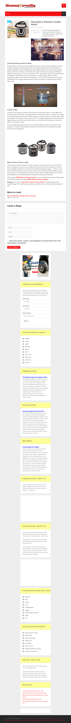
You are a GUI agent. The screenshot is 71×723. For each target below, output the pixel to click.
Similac (27, 602)
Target (26, 344)
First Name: (26, 299)
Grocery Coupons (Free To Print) (33, 411)
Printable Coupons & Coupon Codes (35, 377)
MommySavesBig (9, 720)
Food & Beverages (30, 638)
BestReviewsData (43, 720)
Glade (26, 615)
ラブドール (51, 720)
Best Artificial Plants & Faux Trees (32, 699)
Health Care (28, 640)
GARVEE (49, 718)
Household (28, 643)
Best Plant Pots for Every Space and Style (34, 693)
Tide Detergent (29, 607)
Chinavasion (60, 718)
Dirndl (56, 720)
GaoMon (54, 718)
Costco (27, 341)
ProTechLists (18, 720)
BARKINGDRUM (34, 720)
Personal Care (29, 646)
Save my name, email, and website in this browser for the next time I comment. (34, 242)
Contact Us (38, 718)
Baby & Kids (28, 635)
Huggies (27, 610)
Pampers (27, 597)
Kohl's (26, 352)
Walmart (27, 338)
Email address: (27, 313)
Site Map (43, 718)
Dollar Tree (28, 357)
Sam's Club (28, 354)
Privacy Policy (25, 718)
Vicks (26, 599)
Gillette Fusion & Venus (31, 612)
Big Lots (27, 362)
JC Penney (28, 360)
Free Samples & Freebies (31, 447)
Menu (8, 14)
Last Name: (26, 306)
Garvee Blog (62, 720)
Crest (26, 605)
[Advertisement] (35, 508)
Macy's (27, 349)
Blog (9, 21)
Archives (32, 718)
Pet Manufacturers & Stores (33, 648)
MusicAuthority (25, 720)
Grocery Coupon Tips (31, 651)
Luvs (26, 618)
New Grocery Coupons (31, 633)
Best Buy (27, 346)
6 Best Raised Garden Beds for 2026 (33, 691)
